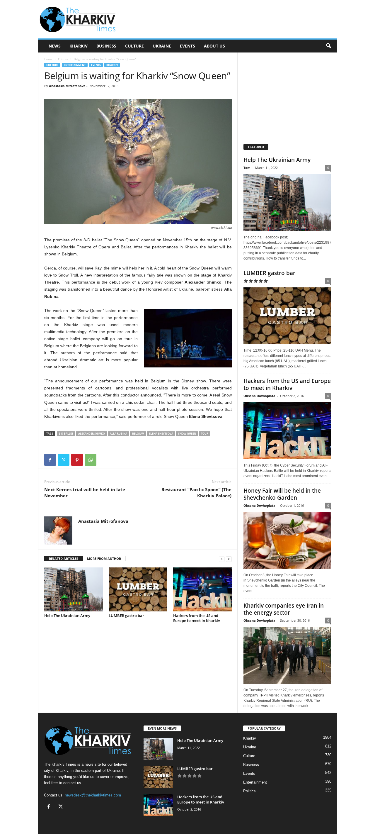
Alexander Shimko (91, 433)
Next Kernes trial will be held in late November (84, 493)
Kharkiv (78, 46)
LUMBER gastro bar (126, 615)
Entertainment (75, 65)
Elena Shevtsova (161, 433)
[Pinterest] (77, 460)
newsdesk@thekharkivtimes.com (93, 795)
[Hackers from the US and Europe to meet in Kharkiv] (202, 589)
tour (204, 433)
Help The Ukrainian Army (67, 615)
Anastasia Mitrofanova (67, 86)
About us (214, 46)
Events (187, 46)
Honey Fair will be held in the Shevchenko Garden (282, 494)
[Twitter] (63, 460)
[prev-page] (222, 559)
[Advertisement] (230, 19)
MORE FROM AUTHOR (104, 558)
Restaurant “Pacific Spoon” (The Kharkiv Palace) (196, 493)
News (55, 46)
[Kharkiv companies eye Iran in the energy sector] (287, 655)
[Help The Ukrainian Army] (73, 589)
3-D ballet (66, 433)
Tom (246, 167)
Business (106, 46)
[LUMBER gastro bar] (138, 589)
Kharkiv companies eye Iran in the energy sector (283, 609)
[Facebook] (50, 460)
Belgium (138, 433)
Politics (249, 791)
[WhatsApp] (90, 460)
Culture (134, 46)
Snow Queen (187, 433)
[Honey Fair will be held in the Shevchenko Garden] (287, 540)
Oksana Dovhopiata (259, 396)
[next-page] (229, 559)
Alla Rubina (118, 433)
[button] (328, 46)
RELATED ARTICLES (63, 558)
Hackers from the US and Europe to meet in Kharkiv (196, 618)
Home (48, 59)
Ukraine (162, 46)
